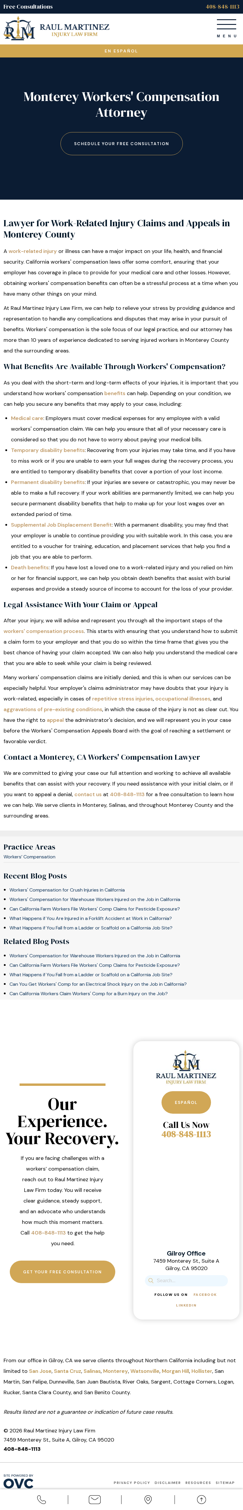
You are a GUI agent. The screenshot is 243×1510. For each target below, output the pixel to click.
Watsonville (144, 1371)
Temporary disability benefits (48, 450)
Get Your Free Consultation (62, 1272)
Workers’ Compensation (29, 857)
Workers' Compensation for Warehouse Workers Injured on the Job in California (94, 899)
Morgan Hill (175, 1371)
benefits (114, 393)
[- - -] (226, 24)
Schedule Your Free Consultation (121, 143)
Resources (198, 1482)
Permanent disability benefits (48, 482)
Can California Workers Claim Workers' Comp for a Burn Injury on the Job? (88, 993)
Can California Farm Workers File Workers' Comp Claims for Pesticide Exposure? (94, 909)
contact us (88, 794)
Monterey (115, 1371)
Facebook (205, 1294)
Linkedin (186, 1305)
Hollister (201, 1371)
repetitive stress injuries (122, 698)
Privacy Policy (132, 1482)
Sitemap (225, 1482)
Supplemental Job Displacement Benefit (61, 524)
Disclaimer (168, 1482)
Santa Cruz (67, 1371)
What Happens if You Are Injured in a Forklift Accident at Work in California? (90, 918)
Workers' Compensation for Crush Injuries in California (67, 890)
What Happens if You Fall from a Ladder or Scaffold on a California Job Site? (90, 928)
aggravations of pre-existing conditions (53, 709)
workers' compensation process (44, 631)
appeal (55, 720)
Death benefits (30, 567)
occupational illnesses (182, 698)
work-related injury (33, 251)
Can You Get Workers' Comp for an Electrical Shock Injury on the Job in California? (98, 984)
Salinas (92, 1371)
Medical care (27, 418)
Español (186, 1102)
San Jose (40, 1371)
